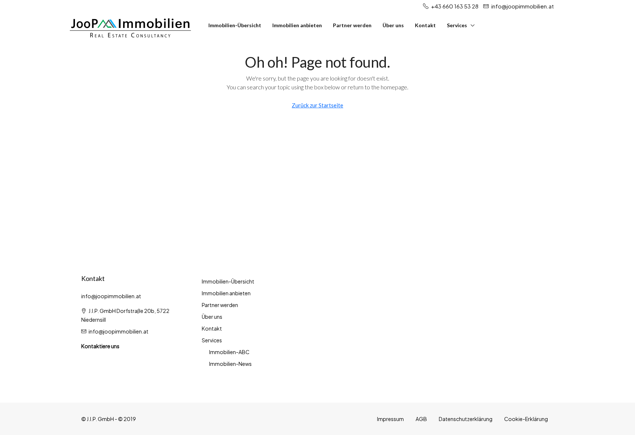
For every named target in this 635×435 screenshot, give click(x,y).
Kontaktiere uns (100, 346)
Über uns (393, 25)
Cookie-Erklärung (526, 419)
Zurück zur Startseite (317, 105)
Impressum (390, 419)
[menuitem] (619, 25)
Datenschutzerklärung (465, 419)
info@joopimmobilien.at (118, 331)
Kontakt (425, 25)
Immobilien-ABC (229, 352)
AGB (421, 419)
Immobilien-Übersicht (234, 25)
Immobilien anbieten (297, 25)
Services (457, 25)
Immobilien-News (230, 363)
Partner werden (352, 25)
